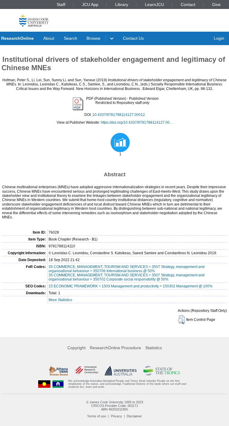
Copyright (76, 347)
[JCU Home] (34, 20)
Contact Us (133, 38)
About (48, 38)
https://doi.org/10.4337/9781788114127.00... (136, 122)
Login (219, 38)
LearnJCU (154, 4)
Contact (188, 4)
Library (121, 4)
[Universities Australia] (121, 371)
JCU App (90, 4)
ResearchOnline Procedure (115, 347)
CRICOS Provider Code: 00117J (114, 405)
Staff (61, 4)
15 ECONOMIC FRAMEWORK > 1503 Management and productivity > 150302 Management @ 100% (131, 286)
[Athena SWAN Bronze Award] (58, 371)
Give (216, 4)
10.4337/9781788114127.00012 (118, 115)
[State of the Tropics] (161, 371)
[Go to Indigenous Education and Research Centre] (44, 384)
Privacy (116, 416)
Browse (93, 38)
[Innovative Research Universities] (86, 371)
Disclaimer (134, 416)
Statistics (153, 347)
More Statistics (60, 300)
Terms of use (96, 416)
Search (70, 38)
